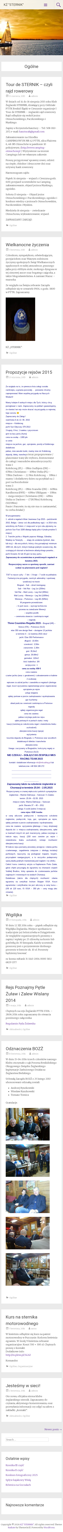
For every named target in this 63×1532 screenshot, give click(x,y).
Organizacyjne (25, 1366)
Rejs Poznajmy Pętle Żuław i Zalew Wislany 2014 (27, 994)
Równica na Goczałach (18, 1484)
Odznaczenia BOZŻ (24, 1048)
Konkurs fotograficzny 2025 (22, 1475)
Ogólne (13, 225)
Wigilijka (14, 914)
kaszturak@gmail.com (32, 131)
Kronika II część (14, 1470)
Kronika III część (15, 1465)
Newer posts (53, 1429)
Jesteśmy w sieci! (23, 1385)
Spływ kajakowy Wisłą (18, 1480)
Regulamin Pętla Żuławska (20, 1023)
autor (34, 1328)
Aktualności (15, 1029)
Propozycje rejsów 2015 (29, 372)
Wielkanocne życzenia (27, 244)
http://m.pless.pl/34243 (18, 1354)
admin (34, 96)
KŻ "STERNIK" (14, 5)
